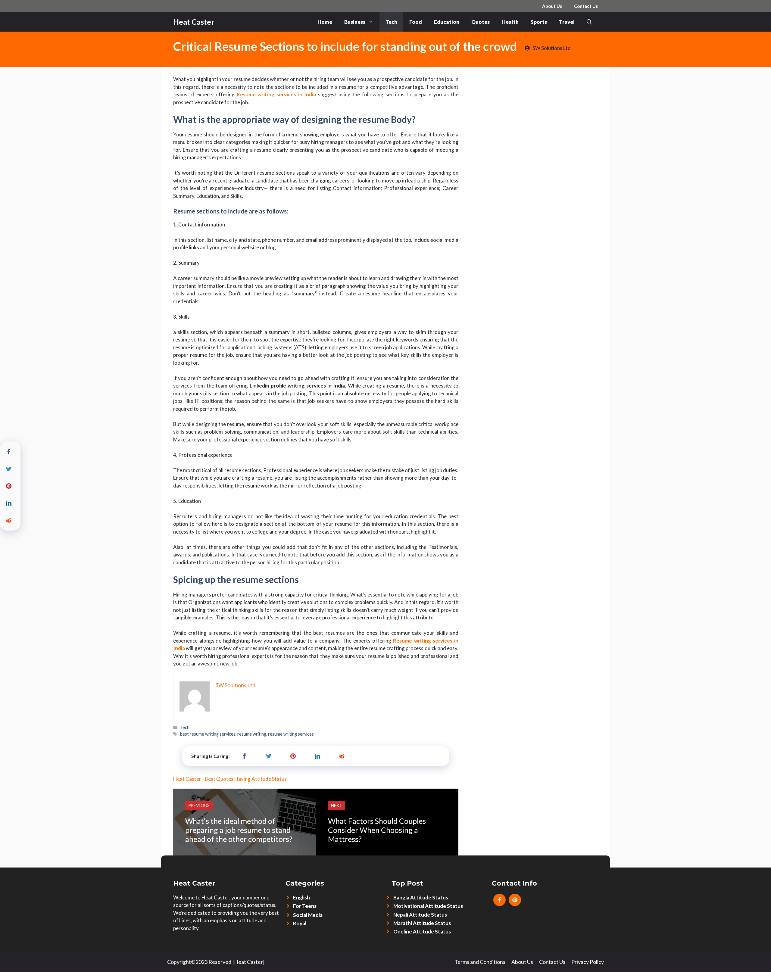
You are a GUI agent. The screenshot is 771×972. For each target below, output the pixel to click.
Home (324, 22)
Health (510, 22)
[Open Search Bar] (589, 22)
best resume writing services (208, 734)
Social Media (308, 915)
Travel (567, 22)
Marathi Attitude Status (422, 923)
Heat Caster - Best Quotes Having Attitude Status (230, 779)
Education (446, 22)
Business (354, 22)
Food (415, 22)
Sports (539, 22)
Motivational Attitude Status (428, 906)
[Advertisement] (534, 112)
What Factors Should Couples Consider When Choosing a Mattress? (377, 829)
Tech (391, 22)
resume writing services (291, 734)
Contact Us (586, 6)
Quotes (480, 22)
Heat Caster (193, 21)
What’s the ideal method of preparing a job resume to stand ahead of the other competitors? (238, 829)
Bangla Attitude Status (420, 897)
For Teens (305, 906)
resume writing (251, 734)
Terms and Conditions (479, 961)
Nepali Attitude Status (420, 914)
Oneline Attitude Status (422, 931)
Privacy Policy (587, 961)
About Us (552, 6)
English (301, 897)
